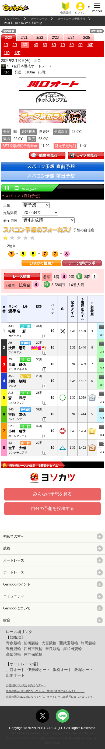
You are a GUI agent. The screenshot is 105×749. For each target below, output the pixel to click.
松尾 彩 (17, 331)
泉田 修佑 (17, 365)
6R (54, 45)
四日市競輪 (33, 649)
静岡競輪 (88, 643)
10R (90, 45)
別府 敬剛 (17, 381)
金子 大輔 (17, 448)
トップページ (12, 18)
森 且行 (17, 398)
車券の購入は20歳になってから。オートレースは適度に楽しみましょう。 (50, 696)
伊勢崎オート (38, 670)
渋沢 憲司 (17, 348)
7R (63, 45)
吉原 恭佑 (17, 415)
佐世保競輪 (33, 654)
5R (45, 45)
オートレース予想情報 (71, 18)
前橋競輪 (31, 643)
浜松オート (62, 670)
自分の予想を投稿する (52, 508)
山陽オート (15, 675)
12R (17, 53)
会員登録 (65, 12)
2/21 (24, 38)
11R (7, 53)
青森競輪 (13, 643)
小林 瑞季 (17, 431)
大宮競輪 (49, 643)
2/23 (55, 38)
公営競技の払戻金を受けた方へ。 (26, 685)
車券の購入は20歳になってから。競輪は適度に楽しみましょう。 (45, 691)
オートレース (39, 18)
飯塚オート (83, 670)
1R (6, 45)
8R (71, 45)
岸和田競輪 (72, 649)
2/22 (39, 38)
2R (15, 45)
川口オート (15, 670)
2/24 (71, 38)
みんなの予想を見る (52, 494)
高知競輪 (13, 654)
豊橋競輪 (13, 649)
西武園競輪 (68, 643)
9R (80, 45)
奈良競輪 (52, 649)
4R (36, 45)
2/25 (86, 38)
